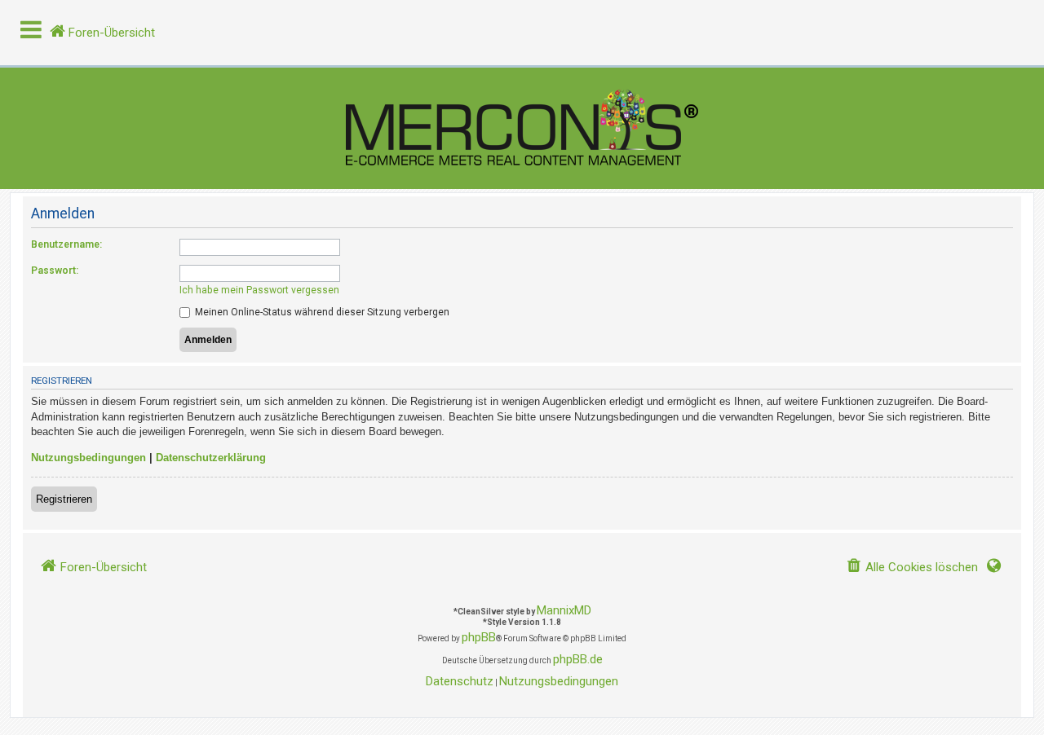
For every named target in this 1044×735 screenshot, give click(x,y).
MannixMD (564, 610)
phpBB (479, 637)
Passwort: (54, 270)
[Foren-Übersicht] (522, 128)
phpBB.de (578, 659)
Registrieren (64, 499)
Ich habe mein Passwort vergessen (259, 290)
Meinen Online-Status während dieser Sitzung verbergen (320, 312)
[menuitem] (912, 567)
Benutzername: (66, 244)
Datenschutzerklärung (211, 457)
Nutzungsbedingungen (88, 457)
